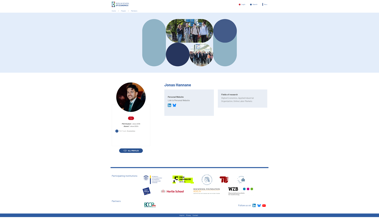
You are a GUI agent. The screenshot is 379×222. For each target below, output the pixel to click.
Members (134, 11)
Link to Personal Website (179, 100)
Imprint (181, 215)
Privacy (188, 215)
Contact (195, 215)
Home (114, 11)
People (123, 11)
